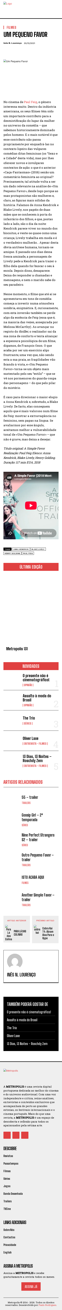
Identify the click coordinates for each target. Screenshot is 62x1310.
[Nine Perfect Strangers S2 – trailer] (11, 840)
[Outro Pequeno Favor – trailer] (11, 860)
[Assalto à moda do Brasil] (11, 700)
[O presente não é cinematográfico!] (11, 680)
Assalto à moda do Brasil (37, 698)
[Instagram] (16, 1135)
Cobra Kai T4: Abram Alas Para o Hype (48, 933)
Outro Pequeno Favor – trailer (38, 857)
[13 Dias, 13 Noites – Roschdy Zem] (11, 760)
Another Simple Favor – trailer (38, 897)
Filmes (25, 882)
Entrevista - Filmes (35, 743)
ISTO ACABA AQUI (33, 877)
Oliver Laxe (30, 738)
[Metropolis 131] (31, 609)
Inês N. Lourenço (12, 43)
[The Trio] (11, 720)
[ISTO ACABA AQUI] (11, 879)
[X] (14, 51)
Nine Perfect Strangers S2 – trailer (38, 837)
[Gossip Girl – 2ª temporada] (11, 820)
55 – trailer (30, 797)
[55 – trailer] (11, 800)
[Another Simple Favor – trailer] (11, 899)
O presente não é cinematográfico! (36, 677)
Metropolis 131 (17, 648)
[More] (38, 51)
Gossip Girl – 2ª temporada (32, 817)
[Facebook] (6, 51)
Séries (27, 723)
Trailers (26, 803)
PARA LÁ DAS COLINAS (20, 933)
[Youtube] (24, 1135)
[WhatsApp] (30, 51)
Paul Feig (30, 102)
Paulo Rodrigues (47, 1305)
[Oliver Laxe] (11, 740)
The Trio (29, 718)
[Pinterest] (22, 51)
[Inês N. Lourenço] (15, 961)
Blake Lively (38, 549)
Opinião (28, 685)
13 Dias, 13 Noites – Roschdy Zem (37, 758)
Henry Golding (12, 553)
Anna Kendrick (21, 549)
